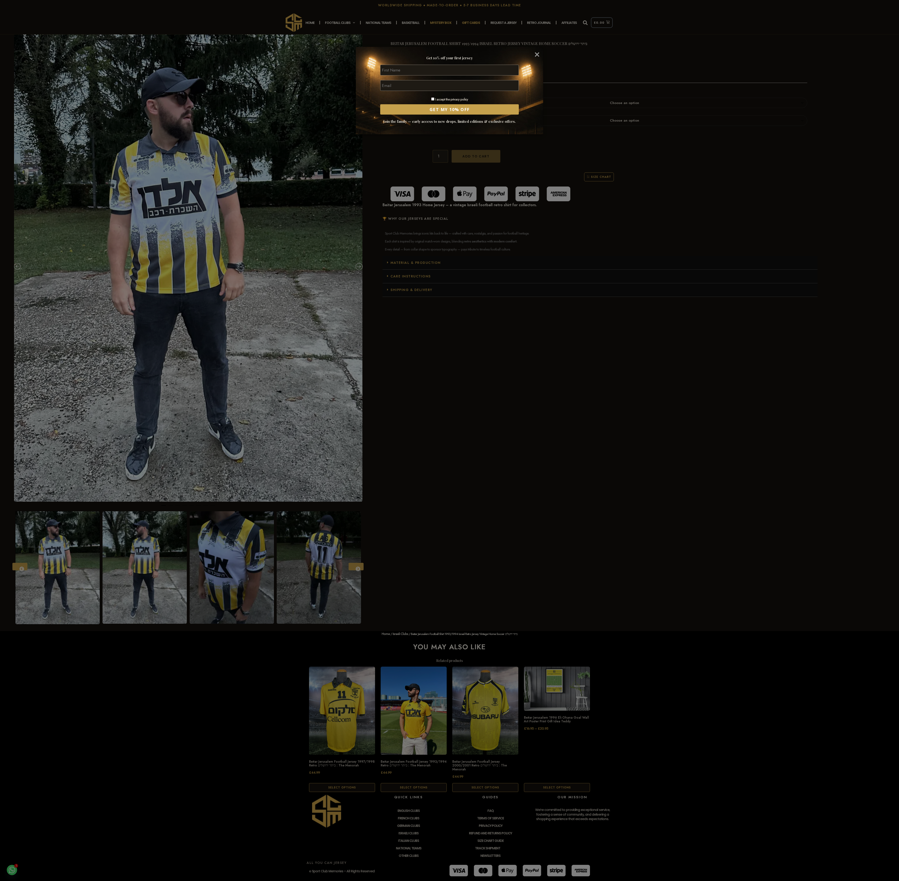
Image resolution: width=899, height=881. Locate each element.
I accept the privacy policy (451, 99)
